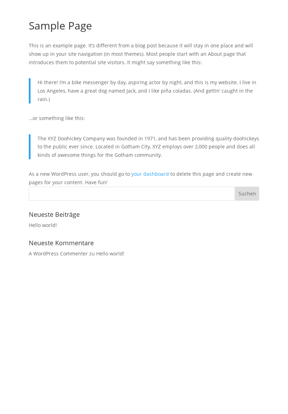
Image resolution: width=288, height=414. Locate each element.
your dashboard (150, 174)
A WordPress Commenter (58, 253)
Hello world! (43, 225)
